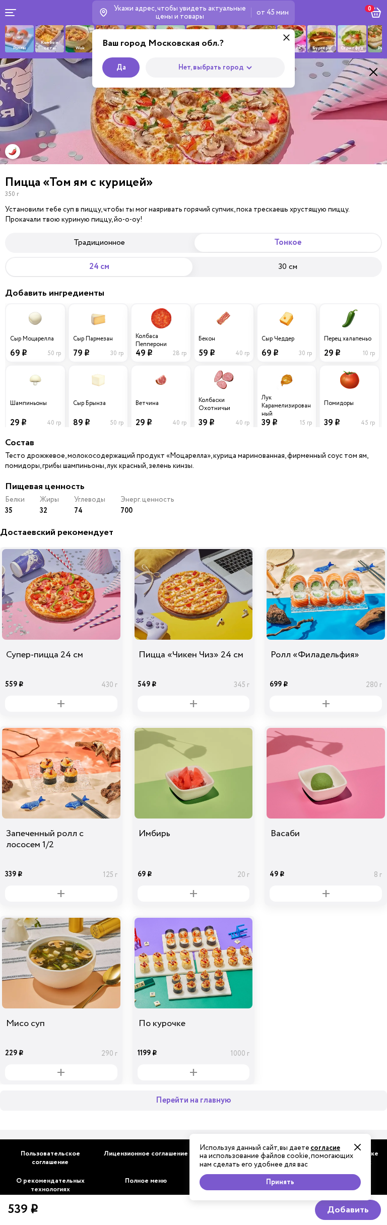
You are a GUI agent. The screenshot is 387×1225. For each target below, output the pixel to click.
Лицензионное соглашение (146, 1153)
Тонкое (287, 242)
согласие (325, 1148)
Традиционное (99, 242)
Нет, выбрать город (210, 67)
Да (121, 67)
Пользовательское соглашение (50, 1158)
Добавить (348, 1209)
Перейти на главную (193, 1100)
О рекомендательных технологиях (50, 1185)
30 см (287, 266)
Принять (280, 1182)
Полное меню (146, 1181)
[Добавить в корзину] (61, 704)
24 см (99, 267)
